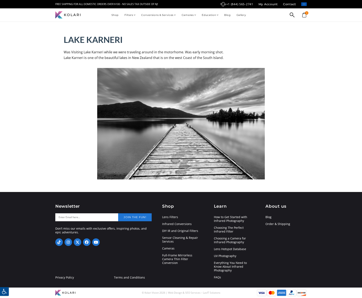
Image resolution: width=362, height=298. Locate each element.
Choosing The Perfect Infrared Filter (229, 229)
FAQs (217, 277)
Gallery (241, 15)
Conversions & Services (157, 15)
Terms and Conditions (129, 277)
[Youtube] (96, 242)
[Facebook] (86, 242)
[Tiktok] (59, 242)
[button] (4, 291)
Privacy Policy (64, 277)
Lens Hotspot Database (230, 249)
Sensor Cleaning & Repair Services (180, 239)
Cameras (188, 15)
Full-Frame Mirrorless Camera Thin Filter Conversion (177, 259)
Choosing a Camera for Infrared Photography (230, 240)
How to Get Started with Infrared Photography (230, 219)
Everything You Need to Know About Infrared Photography (230, 266)
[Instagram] (68, 242)
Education (209, 15)
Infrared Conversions (177, 224)
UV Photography (225, 256)
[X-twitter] (77, 242)
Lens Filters (170, 217)
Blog (227, 15)
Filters (128, 15)
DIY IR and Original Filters (180, 231)
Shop (115, 15)
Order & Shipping (277, 224)
